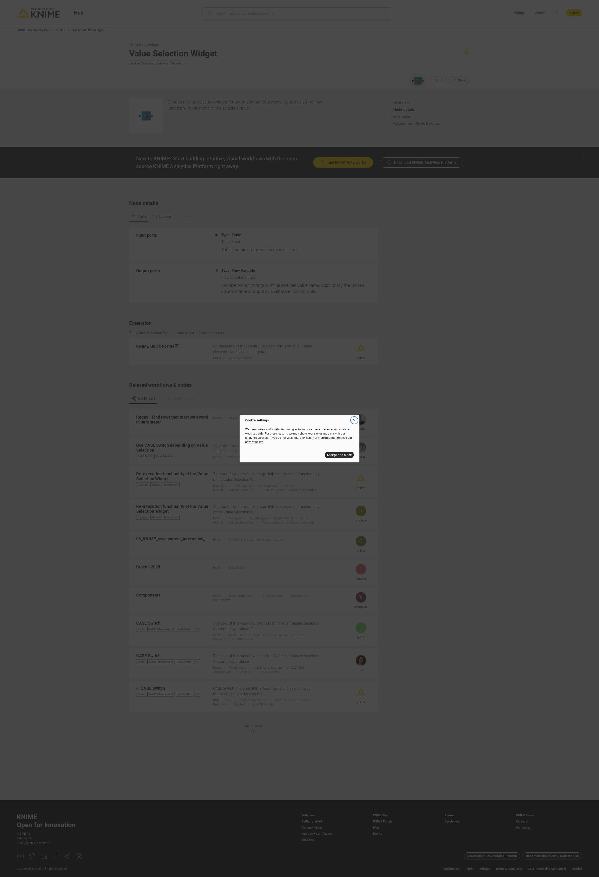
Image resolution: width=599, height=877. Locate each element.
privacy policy (254, 442)
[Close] (354, 420)
